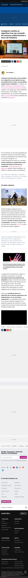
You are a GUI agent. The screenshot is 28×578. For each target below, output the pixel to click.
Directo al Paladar (6, 540)
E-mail (20, 61)
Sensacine (16, 530)
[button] (10, 72)
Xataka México (5, 561)
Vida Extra (16, 523)
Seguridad (4, 488)
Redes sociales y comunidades (14, 327)
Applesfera (4, 525)
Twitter (15, 61)
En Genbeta (5, 262)
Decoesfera (4, 552)
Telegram (17, 467)
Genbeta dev (17, 488)
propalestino (11, 97)
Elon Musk (25, 24)
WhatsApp (4, 496)
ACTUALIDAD (4, 4)
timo (3, 494)
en (20, 224)
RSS (20, 467)
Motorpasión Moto (18, 542)
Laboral (16, 491)
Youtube (14, 467)
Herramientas (17, 485)
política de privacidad (21, 460)
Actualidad (17, 482)
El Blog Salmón (17, 549)
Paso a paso (5, 482)
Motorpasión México (19, 567)
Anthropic (5, 24)
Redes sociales (5, 491)
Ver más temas (6, 501)
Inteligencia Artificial (19, 496)
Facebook (12, 61)
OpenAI (11, 24)
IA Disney (21, 446)
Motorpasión (17, 540)
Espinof (16, 532)
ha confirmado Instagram (13, 88)
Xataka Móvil (4, 523)
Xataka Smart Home (6, 527)
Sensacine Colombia (19, 565)
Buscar (26, 507)
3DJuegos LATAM (18, 561)
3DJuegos (16, 521)
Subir (22, 513)
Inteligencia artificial (6, 485)
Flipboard (18, 61)
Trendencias (4, 549)
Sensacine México (18, 563)
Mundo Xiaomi (5, 529)
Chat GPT (14, 446)
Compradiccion (5, 554)
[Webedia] (24, 1)
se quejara (7, 95)
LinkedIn (3, 470)
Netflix (16, 494)
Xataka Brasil (4, 563)
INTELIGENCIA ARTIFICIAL (16, 4)
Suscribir (23, 457)
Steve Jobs (18, 24)
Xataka (3, 521)
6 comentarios (6, 61)
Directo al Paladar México (7, 567)
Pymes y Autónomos (19, 552)
